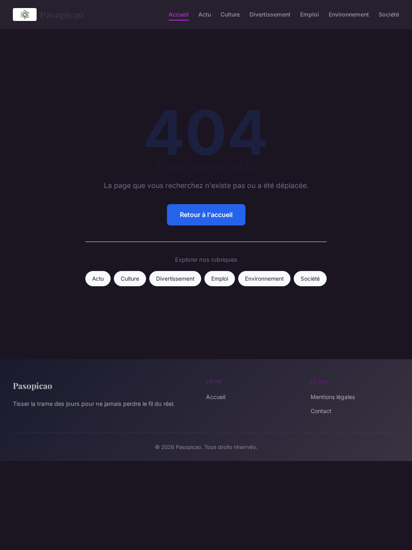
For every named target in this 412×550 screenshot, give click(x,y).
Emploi (309, 14)
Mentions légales (333, 396)
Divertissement (269, 14)
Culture (230, 14)
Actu (204, 14)
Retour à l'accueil (206, 215)
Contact (321, 410)
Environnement (349, 14)
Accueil (179, 14)
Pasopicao (62, 14)
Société (389, 14)
